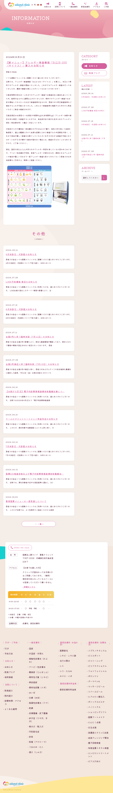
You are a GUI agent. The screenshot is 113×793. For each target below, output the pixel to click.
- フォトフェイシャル (97, 671)
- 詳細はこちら (29, 586)
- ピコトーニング (95, 660)
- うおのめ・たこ (35, 746)
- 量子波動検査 (93, 742)
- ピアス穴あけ (93, 761)
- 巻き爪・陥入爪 (35, 726)
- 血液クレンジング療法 (98, 737)
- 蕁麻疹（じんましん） (39, 672)
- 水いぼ (31, 692)
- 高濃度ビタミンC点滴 (97, 732)
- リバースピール (95, 691)
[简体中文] (38, 4)
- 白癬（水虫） (34, 697)
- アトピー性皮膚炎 (36, 666)
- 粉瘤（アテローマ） (38, 741)
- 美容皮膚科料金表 (67, 689)
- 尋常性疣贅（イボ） (38, 687)
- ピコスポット (93, 655)
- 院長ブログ (9, 672)
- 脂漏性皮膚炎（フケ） (39, 702)
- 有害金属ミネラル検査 (98, 748)
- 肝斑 (30, 736)
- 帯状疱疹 (32, 682)
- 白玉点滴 (91, 727)
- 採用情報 (8, 677)
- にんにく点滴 (93, 722)
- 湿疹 (30, 648)
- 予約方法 (8, 653)
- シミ (61, 665)
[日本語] (32, 4)
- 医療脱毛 (63, 650)
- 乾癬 (30, 708)
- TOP (6, 648)
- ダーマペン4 (93, 681)
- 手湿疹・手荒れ (35, 653)
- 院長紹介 (8, 690)
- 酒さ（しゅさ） (35, 752)
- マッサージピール (96, 686)
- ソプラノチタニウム (97, 650)
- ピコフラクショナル (97, 665)
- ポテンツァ (92, 676)
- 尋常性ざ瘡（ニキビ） (39, 677)
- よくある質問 (10, 709)
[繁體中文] (41, 4)
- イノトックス (93, 706)
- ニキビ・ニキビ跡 (67, 655)
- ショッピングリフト (97, 712)
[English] (35, 4)
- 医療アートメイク (96, 717)
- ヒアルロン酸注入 (96, 696)
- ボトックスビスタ (96, 701)
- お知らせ (8, 666)
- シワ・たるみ (65, 671)
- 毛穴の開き (64, 660)
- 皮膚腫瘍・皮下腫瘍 (38, 713)
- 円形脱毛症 (33, 731)
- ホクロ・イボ (65, 676)
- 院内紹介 (8, 695)
